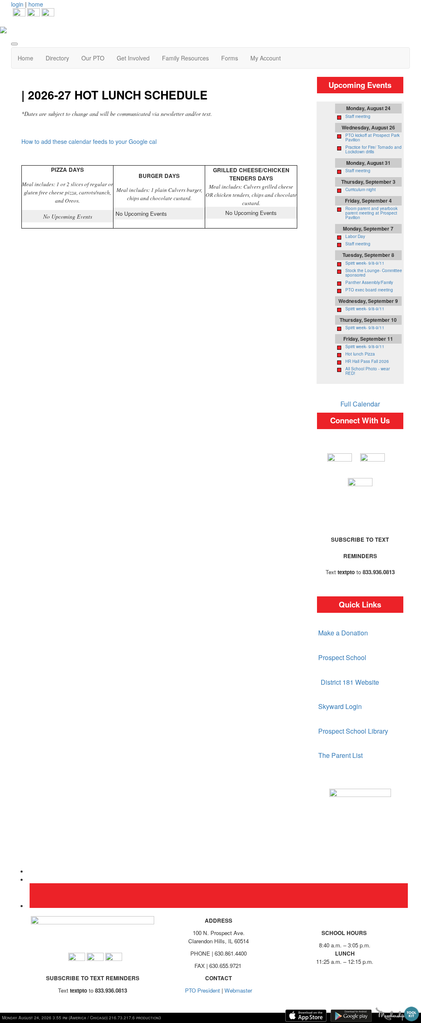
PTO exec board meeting (369, 290)
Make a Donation (343, 632)
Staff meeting (357, 116)
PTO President (202, 990)
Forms (229, 58)
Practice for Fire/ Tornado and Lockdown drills (373, 149)
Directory (57, 58)
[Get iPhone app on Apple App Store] (305, 1015)
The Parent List (340, 755)
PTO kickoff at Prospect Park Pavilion (372, 137)
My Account (265, 58)
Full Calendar (360, 404)
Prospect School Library (353, 731)
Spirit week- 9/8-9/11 (364, 263)
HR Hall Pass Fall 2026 (367, 361)
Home (25, 58)
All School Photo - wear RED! (367, 371)
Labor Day (355, 236)
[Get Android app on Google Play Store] (351, 1015)
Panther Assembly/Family (369, 282)
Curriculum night (360, 189)
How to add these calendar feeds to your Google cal (89, 141)
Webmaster (238, 990)
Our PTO (92, 58)
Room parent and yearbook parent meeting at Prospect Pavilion (371, 213)
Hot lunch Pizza (360, 354)
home (35, 4)
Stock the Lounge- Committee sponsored (373, 273)
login (17, 4)
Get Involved (133, 58)
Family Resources (185, 58)
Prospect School (342, 657)
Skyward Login (339, 706)
